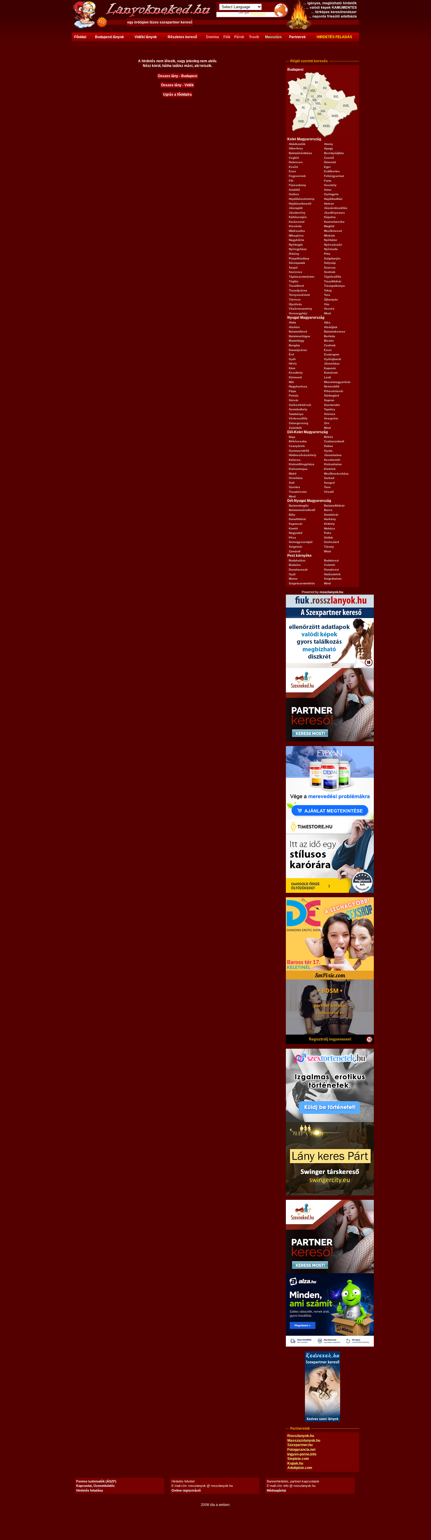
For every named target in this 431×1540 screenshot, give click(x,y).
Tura (327, 294)
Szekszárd (331, 542)
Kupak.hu (295, 1463)
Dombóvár (331, 514)
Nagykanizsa (298, 386)
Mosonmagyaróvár (337, 382)
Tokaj (328, 290)
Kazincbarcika (334, 221)
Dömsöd (330, 162)
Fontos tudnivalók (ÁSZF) (96, 1481)
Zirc (327, 423)
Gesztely (330, 185)
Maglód (329, 226)
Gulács (294, 194)
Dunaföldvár (297, 519)
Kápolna (330, 217)
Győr (292, 359)
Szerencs (295, 272)
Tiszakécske (298, 491)
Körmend (295, 377)
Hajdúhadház (333, 198)
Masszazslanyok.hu (303, 1440)
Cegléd (294, 157)
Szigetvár (295, 546)
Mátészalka (297, 230)
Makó (292, 473)
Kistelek (330, 468)
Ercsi (328, 350)
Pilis (327, 253)
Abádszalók (297, 144)
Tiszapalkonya (334, 285)
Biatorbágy (296, 340)
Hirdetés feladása (89, 1490)
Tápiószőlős (332, 276)
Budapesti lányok (109, 37)
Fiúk (226, 37)
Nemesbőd (331, 386)
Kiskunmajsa (298, 468)
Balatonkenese (334, 331)
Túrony (329, 546)
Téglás (293, 281)
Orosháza (296, 478)
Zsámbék (295, 427)
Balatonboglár (299, 505)
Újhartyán (331, 299)
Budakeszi (331, 560)
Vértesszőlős (298, 418)
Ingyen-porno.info (301, 1454)
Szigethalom (333, 578)
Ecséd (293, 166)
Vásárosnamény (300, 308)
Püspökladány (299, 258)
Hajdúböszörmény (302, 198)
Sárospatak (297, 262)
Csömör (329, 564)
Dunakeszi (331, 569)
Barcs (328, 510)
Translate (258, 14)
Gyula (328, 450)
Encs (292, 171)
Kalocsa (295, 459)
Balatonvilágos (299, 336)
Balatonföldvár (334, 505)
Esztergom (331, 354)
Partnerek (297, 37)
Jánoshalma (333, 455)
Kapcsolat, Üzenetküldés (95, 1485)
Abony (328, 144)
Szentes (294, 487)
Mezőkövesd (333, 230)
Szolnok (329, 272)
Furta (327, 180)
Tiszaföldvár (333, 281)
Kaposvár (296, 523)
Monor (293, 578)
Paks (327, 532)
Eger (327, 166)
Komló (293, 528)
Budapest (295, 70)
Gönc (328, 189)
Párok (239, 37)
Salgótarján (332, 258)
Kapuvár (330, 368)
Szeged (329, 482)
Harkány (330, 519)
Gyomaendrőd (299, 450)
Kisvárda (295, 226)
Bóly (292, 514)
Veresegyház (298, 313)
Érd (291, 354)
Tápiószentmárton (301, 276)
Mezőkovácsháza (336, 473)
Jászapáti (296, 208)
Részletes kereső (182, 37)
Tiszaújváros (298, 290)
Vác (327, 304)
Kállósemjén (298, 217)
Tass (327, 487)
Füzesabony (297, 185)
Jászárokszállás (335, 208)
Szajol (293, 267)
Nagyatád (295, 532)
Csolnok (330, 345)
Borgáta (294, 345)
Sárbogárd (331, 395)
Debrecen (296, 162)
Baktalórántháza (300, 153)
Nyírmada (331, 249)
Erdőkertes (332, 171)
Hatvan (329, 203)
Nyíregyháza (298, 249)
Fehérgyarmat (334, 176)
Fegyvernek (297, 176)
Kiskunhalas (333, 464)
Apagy (328, 148)
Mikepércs (296, 235)
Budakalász (297, 560)
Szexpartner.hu (300, 1445)
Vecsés (329, 308)
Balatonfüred (298, 331)
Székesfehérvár (300, 404)
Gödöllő (294, 189)
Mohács (329, 528)
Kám (292, 368)
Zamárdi (295, 551)
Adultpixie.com (299, 1468)
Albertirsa (296, 148)
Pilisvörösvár (333, 391)
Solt (291, 482)
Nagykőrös (296, 240)
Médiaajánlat (276, 1490)
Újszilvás (295, 304)
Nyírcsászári (333, 244)
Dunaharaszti (298, 569)
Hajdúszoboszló (300, 203)
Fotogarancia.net (301, 1450)
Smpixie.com (298, 1459)
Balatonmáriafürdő (302, 510)
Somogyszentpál (301, 542)
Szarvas (330, 267)
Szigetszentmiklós (302, 583)
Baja (292, 436)
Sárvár (293, 400)
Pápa (292, 391)
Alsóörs (294, 327)
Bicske (329, 340)
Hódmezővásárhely (302, 455)
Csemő (329, 157)
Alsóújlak (330, 327)
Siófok (328, 537)
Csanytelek (297, 446)
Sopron (329, 400)
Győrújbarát (332, 359)
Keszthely (296, 372)
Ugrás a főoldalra (177, 94)
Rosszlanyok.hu (300, 1436)
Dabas (328, 446)
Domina (212, 37)
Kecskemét (332, 459)
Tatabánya (296, 414)
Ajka (327, 322)
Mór (291, 382)
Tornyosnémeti (299, 294)
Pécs (292, 537)
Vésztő (329, 491)
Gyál (292, 574)
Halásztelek (332, 574)
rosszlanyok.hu (331, 592)
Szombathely (298, 409)
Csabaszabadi (334, 441)
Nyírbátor (330, 240)
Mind (327, 313)
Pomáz (293, 395)
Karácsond (296, 221)
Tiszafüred (296, 285)
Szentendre (332, 404)
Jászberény (297, 212)
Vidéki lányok (146, 37)
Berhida (329, 336)
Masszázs (273, 37)
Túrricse (295, 299)
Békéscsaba (298, 441)
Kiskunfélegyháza (301, 464)
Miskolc (329, 235)
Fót (291, 180)
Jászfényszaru (334, 212)
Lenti (327, 377)
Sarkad (329, 478)
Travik (254, 37)
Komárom (331, 372)
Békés (328, 436)
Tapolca (329, 409)
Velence (329, 414)
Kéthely (329, 523)
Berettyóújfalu (334, 153)
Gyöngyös (331, 194)
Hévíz (293, 363)
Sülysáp (330, 262)
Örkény (294, 253)
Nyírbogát (296, 244)
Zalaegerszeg (298, 423)
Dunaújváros (298, 350)
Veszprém (331, 418)
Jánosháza (332, 363)
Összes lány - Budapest (177, 76)
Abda (292, 322)
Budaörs (295, 564)
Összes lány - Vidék (177, 85)
